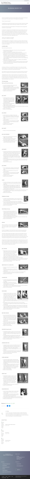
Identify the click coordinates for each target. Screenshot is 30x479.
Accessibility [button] (3, 476)
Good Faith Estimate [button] (4, 477)
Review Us (18, 469)
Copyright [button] (6, 476)
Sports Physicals (5, 470)
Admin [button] (7, 477)
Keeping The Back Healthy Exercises (10, 424)
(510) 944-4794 (26, 0)
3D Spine (17, 456)
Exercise (4, 468)
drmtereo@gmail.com (20, 465)
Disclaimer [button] (9, 476)
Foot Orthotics (5, 465)
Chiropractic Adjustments (6, 463)
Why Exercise (7, 432)
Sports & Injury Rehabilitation (7, 471)
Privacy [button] (12, 476)
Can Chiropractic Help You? (20, 457)
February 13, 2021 (10, 403)
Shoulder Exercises (7, 440)
